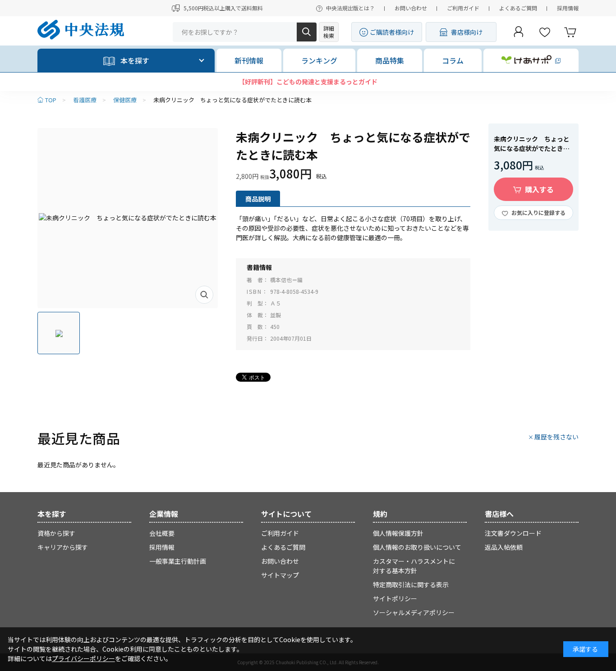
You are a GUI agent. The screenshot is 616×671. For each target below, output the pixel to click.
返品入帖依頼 (504, 547)
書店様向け (467, 32)
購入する (539, 189)
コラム (453, 60)
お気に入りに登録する (538, 212)
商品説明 (258, 198)
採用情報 (568, 8)
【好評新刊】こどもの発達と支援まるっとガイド (308, 81)
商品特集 (389, 60)
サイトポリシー (395, 598)
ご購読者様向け (392, 32)
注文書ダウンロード (513, 533)
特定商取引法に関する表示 (411, 584)
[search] (307, 32)
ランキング (319, 60)
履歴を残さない (556, 436)
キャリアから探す (62, 547)
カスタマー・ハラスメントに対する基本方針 (414, 566)
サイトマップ (280, 575)
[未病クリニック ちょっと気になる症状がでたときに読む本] (127, 218)
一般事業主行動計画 (177, 561)
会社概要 (162, 533)
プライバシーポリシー (83, 658)
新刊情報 (248, 60)
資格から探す (56, 533)
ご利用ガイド (463, 8)
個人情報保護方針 (398, 533)
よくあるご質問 (518, 8)
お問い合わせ (411, 8)
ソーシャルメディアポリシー (414, 612)
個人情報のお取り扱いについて (417, 547)
